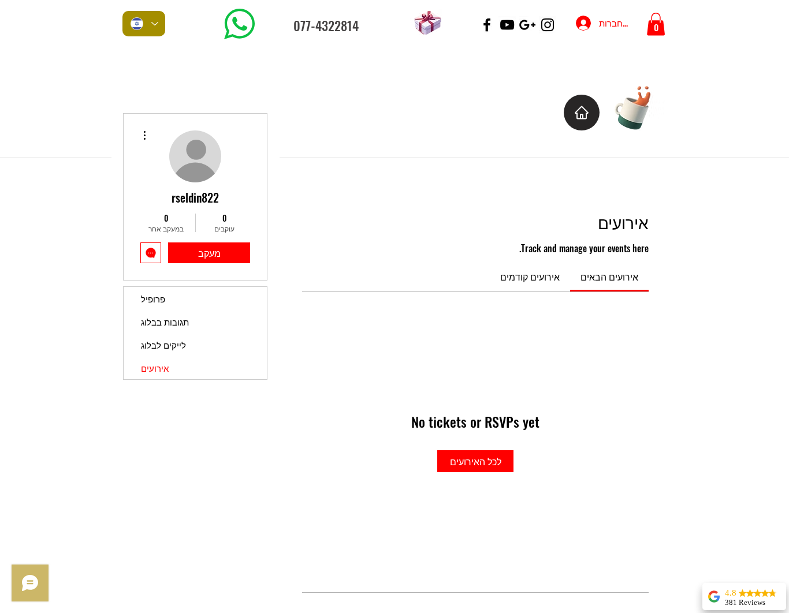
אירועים (155, 367)
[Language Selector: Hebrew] (143, 23)
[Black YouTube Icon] (507, 24)
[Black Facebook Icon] (487, 24)
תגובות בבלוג (165, 321)
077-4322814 (326, 25)
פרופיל (153, 298)
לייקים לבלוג (163, 344)
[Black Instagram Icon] (547, 24)
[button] (655, 24)
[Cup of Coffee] (638, 106)
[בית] (582, 112)
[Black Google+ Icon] (527, 24)
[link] (609, 276)
